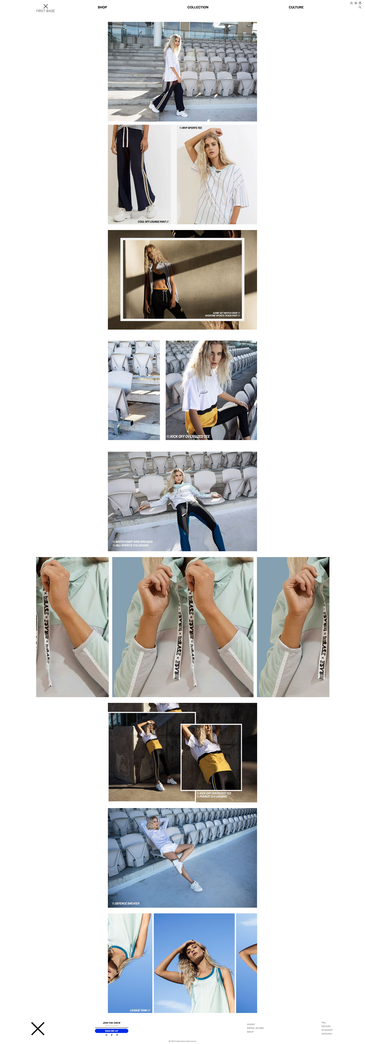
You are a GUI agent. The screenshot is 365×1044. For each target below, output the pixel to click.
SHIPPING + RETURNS (255, 1028)
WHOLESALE (327, 1033)
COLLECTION (197, 7)
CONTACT (251, 1024)
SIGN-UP (250, 1031)
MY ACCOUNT (327, 1030)
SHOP (102, 7)
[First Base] (38, 1029)
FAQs (324, 1022)
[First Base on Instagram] (106, 1035)
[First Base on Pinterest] (117, 1035)
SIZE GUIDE (326, 1026)
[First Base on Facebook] (112, 1035)
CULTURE (296, 7)
